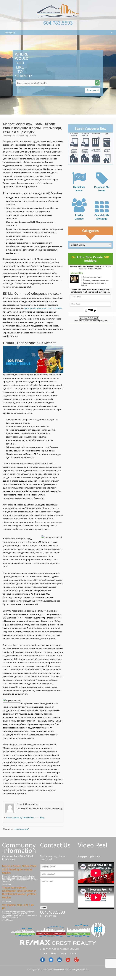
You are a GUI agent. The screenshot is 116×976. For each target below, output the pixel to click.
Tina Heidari (17, 136)
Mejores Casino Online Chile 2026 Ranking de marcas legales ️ (19, 869)
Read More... (7, 884)
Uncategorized (22, 829)
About (53, 953)
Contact (73, 953)
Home (44, 953)
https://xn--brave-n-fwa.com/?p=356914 (43, 308)
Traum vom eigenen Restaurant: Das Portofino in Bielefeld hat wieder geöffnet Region (19, 892)
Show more (91, 90)
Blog (42, 817)
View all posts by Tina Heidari (21, 817)
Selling (63, 953)
